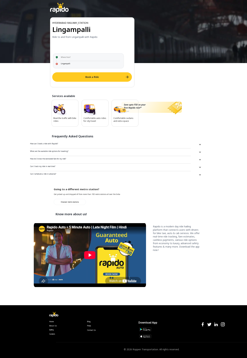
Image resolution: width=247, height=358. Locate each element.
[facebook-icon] (202, 324)
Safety (51, 330)
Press (89, 326)
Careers (52, 334)
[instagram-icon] (222, 324)
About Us (53, 326)
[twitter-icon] (209, 324)
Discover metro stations (70, 202)
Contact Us (91, 330)
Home (51, 321)
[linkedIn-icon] (216, 324)
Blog (89, 321)
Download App (147, 322)
